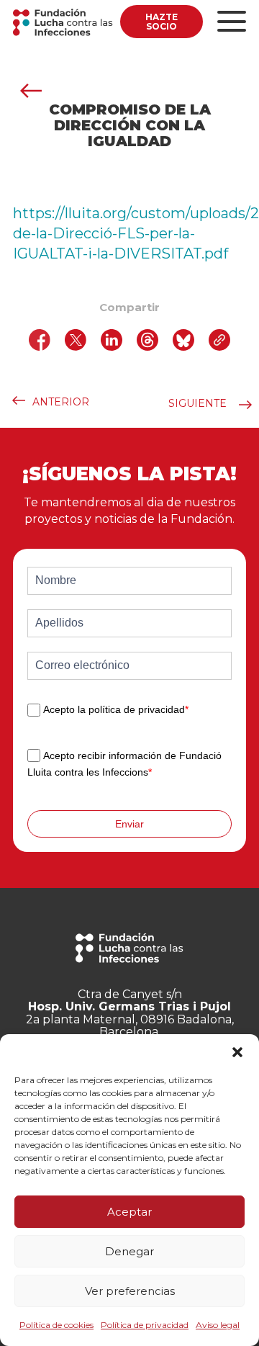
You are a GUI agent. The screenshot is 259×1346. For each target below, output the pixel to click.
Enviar (129, 824)
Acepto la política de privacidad (115, 710)
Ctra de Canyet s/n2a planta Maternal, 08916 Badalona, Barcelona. (130, 1013)
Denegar (129, 1251)
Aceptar (129, 1212)
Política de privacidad (144, 1324)
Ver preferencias (130, 1291)
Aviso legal (218, 1324)
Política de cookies (56, 1324)
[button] (237, 1052)
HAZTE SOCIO (161, 22)
